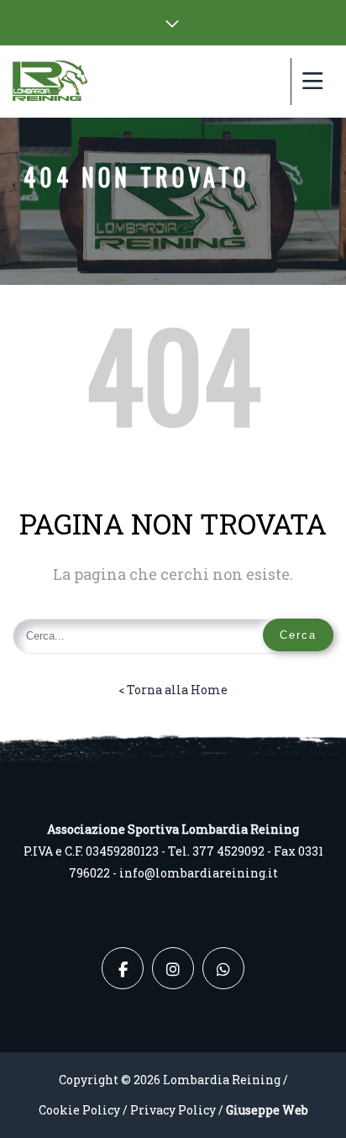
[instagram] (173, 968)
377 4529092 (228, 851)
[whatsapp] (223, 968)
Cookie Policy (79, 1110)
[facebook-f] (123, 968)
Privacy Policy (173, 1110)
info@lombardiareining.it (198, 873)
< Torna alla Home (173, 690)
